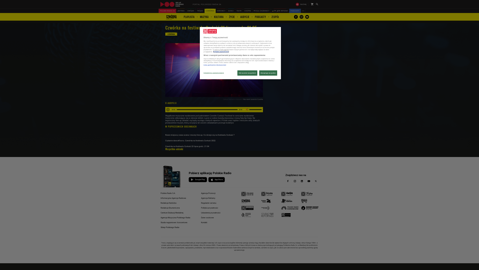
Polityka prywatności (221, 52)
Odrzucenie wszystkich (247, 73)
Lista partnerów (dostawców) (215, 65)
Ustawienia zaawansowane (214, 73)
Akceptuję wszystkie (268, 73)
